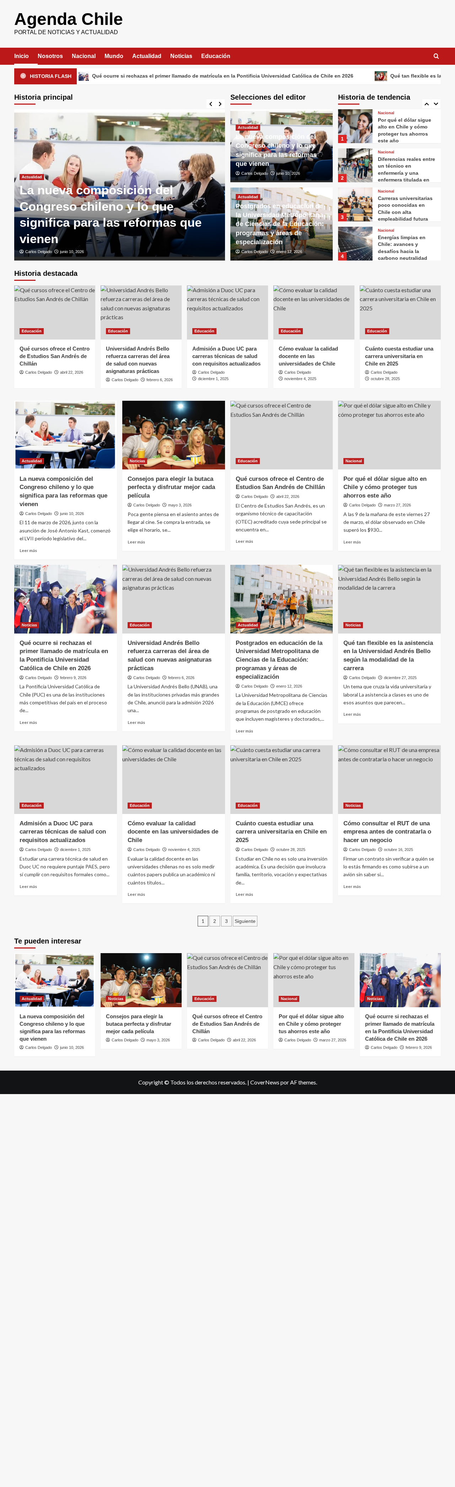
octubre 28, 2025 (385, 379)
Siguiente (245, 921)
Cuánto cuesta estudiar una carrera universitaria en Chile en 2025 (399, 356)
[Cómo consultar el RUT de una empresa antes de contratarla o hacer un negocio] (389, 779)
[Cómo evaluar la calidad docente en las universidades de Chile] (313, 312)
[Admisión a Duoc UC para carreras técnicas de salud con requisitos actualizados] (227, 312)
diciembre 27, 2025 (400, 678)
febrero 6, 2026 (159, 380)
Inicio (21, 56)
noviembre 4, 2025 (300, 379)
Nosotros (50, 56)
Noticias (181, 56)
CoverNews (264, 1082)
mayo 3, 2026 (180, 505)
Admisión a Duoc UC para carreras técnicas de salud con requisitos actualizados (226, 356)
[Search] (436, 56)
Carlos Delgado (38, 251)
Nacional (84, 56)
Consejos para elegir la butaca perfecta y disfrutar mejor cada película (171, 487)
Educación (215, 56)
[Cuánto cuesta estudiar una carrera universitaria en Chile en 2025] (400, 312)
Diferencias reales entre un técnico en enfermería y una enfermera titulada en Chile (406, 167)
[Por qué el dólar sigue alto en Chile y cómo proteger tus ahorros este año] (355, 120)
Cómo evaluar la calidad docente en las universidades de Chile (308, 356)
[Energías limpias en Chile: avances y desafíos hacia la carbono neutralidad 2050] (355, 237)
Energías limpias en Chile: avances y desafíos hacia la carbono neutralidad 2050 (402, 245)
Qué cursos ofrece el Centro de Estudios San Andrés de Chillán (55, 356)
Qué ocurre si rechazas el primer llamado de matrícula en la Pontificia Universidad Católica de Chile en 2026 (173, 76)
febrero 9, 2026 (73, 678)
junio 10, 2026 (72, 251)
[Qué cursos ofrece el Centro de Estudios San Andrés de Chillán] (54, 312)
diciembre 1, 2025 (213, 379)
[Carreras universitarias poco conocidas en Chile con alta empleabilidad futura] (355, 198)
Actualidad (146, 56)
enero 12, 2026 (289, 251)
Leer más (28, 550)
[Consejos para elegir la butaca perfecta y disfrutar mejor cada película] (173, 435)
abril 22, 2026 (71, 372)
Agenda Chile (68, 19)
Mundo (114, 56)
